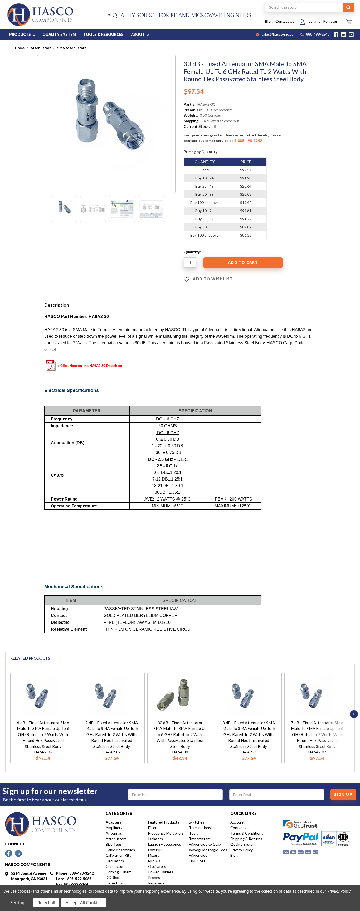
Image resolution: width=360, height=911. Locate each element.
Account (237, 822)
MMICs (154, 861)
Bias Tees (114, 844)
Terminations (200, 827)
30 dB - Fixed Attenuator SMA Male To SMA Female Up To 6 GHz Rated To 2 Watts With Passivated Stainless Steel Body (180, 734)
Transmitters (200, 838)
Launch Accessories (164, 844)
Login (313, 21)
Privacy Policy (241, 850)
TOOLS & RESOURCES (103, 34)
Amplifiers (114, 827)
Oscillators (157, 866)
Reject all (46, 902)
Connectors (115, 866)
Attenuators (116, 838)
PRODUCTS (20, 34)
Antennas (114, 833)
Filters (153, 827)
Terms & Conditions (246, 833)
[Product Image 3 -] (122, 209)
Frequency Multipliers (166, 833)
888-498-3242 (317, 34)
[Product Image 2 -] (93, 209)
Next (352, 714)
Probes (154, 877)
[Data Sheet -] (151, 209)
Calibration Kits (118, 855)
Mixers (153, 855)
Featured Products (163, 822)
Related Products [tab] (30, 658)
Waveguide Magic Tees (208, 850)
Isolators (155, 838)
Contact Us (284, 21)
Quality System (243, 844)
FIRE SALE (197, 861)
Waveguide (198, 855)
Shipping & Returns (246, 838)
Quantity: (192, 251)
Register (330, 21)
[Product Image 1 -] (64, 209)
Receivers (156, 883)
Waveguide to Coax (205, 844)
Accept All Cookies (84, 902)
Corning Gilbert (118, 872)
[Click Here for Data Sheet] (50, 365)
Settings (18, 902)
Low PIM (155, 850)
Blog (269, 21)
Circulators (115, 861)
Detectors (114, 883)
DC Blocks (114, 877)
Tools (193, 833)
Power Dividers (160, 872)
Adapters (113, 822)
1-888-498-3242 (248, 140)
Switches (196, 822)
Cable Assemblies (120, 850)
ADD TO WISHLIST (212, 279)
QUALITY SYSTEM (59, 34)
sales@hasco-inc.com (278, 34)
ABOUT (138, 34)
